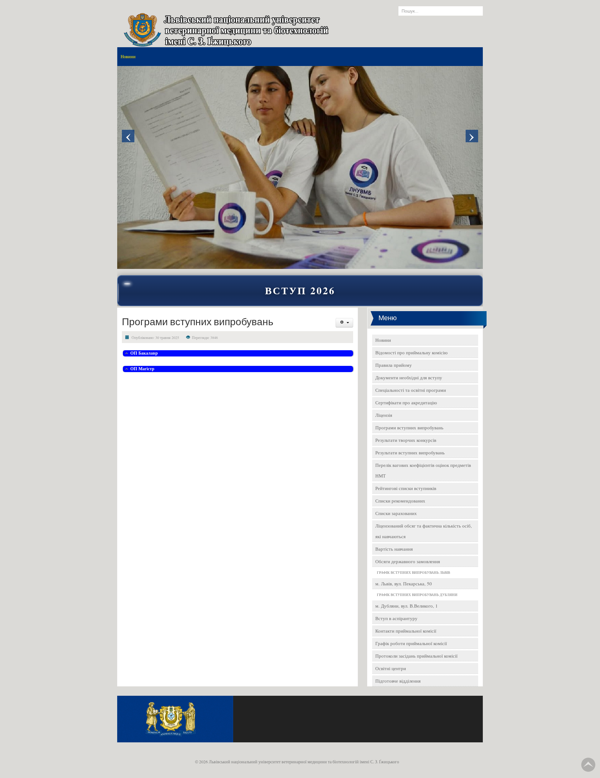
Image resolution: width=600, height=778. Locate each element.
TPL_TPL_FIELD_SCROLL (588, 765)
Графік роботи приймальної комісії (411, 643)
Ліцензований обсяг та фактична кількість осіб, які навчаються (423, 531)
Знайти (472, 10)
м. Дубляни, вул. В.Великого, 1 (406, 606)
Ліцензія (383, 415)
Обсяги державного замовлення (407, 561)
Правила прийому (393, 365)
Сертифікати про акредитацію (406, 402)
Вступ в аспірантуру (396, 618)
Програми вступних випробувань (409, 427)
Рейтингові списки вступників (405, 488)
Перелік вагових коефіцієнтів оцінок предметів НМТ (423, 470)
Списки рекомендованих (400, 501)
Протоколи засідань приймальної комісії (416, 656)
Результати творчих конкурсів (405, 440)
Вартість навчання (394, 549)
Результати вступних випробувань (410, 452)
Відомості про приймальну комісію (411, 352)
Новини (383, 340)
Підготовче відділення (398, 681)
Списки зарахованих (396, 513)
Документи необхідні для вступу (408, 377)
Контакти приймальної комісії (405, 631)
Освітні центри (390, 668)
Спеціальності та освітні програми (410, 390)
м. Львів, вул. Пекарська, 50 (403, 583)
